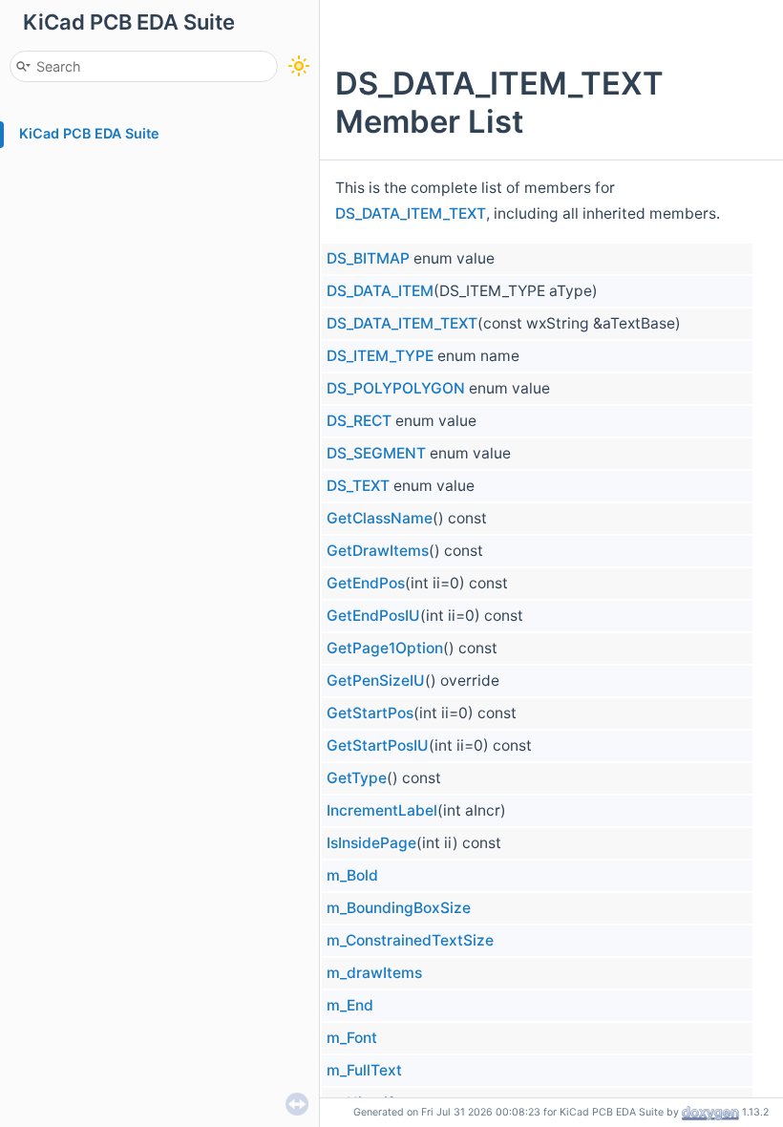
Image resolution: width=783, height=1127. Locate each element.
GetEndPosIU (373, 615)
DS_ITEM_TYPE (380, 356)
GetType (357, 778)
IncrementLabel (382, 810)
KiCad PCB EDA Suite (89, 133)
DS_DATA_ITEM (380, 291)
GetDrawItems (378, 551)
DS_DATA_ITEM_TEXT (410, 213)
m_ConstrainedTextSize (410, 940)
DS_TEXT (358, 486)
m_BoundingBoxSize (399, 908)
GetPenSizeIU (376, 680)
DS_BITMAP (368, 258)
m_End (350, 1005)
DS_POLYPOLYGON (396, 388)
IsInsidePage (371, 843)
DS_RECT (359, 421)
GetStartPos (370, 713)
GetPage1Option (385, 648)
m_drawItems (374, 973)
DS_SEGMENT (376, 453)
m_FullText (364, 1070)
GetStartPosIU (378, 745)
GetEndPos (366, 583)
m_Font (352, 1038)
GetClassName (380, 518)
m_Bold (352, 875)
